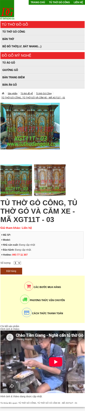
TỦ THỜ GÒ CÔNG (27, 403)
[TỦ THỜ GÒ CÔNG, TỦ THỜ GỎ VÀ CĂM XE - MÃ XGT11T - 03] (30, 148)
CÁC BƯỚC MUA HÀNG (47, 287)
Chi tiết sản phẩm (9, 326)
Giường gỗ (10, 70)
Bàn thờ (8, 39)
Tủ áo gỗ (8, 62)
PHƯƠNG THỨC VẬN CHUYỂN (47, 300)
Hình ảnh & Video (9, 329)
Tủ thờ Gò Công (59, 2)
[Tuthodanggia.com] (3, 93)
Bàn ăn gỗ (9, 84)
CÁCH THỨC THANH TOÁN (47, 313)
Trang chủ (38, 2)
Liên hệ (78, 2)
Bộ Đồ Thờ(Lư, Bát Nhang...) (21, 46)
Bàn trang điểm (13, 77)
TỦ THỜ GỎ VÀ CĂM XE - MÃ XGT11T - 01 (57, 403)
